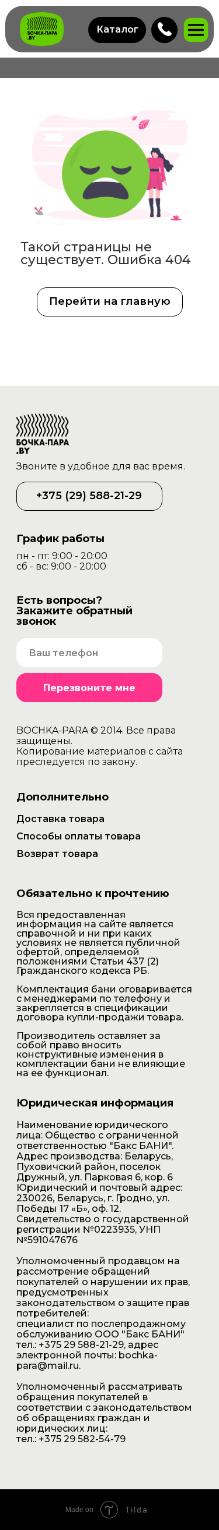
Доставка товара (60, 818)
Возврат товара (57, 853)
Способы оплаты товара (78, 836)
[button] (117, 30)
